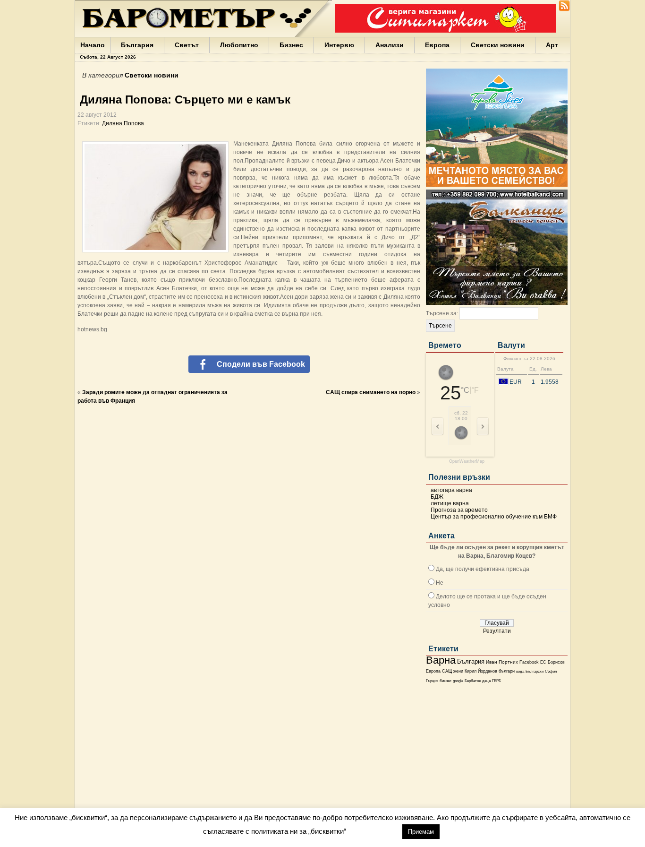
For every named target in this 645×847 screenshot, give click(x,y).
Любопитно (239, 45)
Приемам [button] (421, 831)
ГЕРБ (496, 681)
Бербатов (473, 681)
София (551, 671)
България (137, 45)
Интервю (339, 45)
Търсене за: (442, 313)
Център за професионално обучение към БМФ (494, 516)
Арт (552, 45)
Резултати (497, 631)
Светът (187, 45)
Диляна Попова (123, 123)
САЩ (447, 671)
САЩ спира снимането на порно (371, 392)
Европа (437, 45)
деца (486, 681)
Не (439, 582)
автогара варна (451, 490)
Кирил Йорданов (481, 671)
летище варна (450, 503)
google (458, 681)
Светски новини (498, 45)
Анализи (389, 45)
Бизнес (291, 45)
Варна (441, 660)
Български (534, 671)
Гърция (432, 681)
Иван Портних (502, 662)
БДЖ (437, 496)
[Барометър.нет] (564, 9)
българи (507, 671)
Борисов (556, 662)
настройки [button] (373, 831)
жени (458, 671)
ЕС (543, 662)
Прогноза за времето (459, 510)
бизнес (445, 681)
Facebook (529, 662)
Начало (92, 45)
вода (520, 671)
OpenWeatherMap (466, 461)
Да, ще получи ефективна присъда (482, 569)
